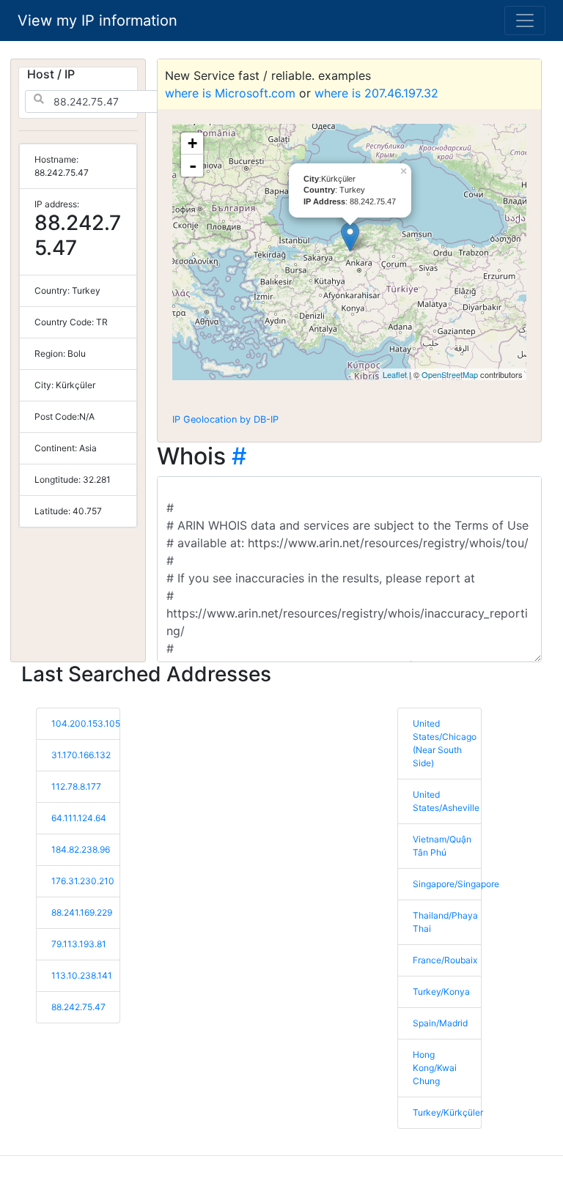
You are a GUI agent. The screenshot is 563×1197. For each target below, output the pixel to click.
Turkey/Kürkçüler (448, 1112)
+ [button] (192, 143)
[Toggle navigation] (524, 20)
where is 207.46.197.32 (376, 93)
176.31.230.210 (82, 880)
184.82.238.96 (80, 849)
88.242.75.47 (78, 1006)
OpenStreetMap (450, 374)
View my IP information (97, 20)
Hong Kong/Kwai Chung (435, 1067)
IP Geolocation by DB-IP (225, 419)
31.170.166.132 (81, 754)
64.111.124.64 (78, 817)
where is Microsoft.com (230, 93)
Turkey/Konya (441, 991)
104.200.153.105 (85, 723)
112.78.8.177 (76, 786)
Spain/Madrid (440, 1023)
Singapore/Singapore (456, 883)
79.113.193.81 (78, 943)
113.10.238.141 (81, 975)
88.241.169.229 (81, 912)
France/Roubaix (445, 960)
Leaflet (395, 374)
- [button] (193, 165)
